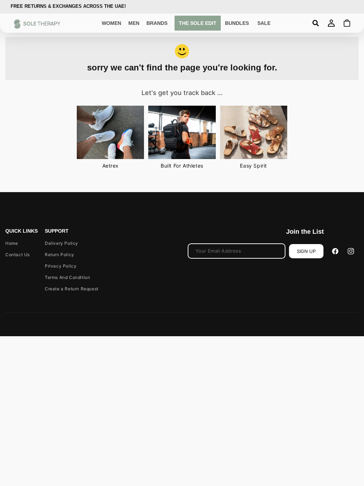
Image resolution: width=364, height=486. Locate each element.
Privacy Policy (60, 266)
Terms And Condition (67, 277)
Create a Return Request (71, 288)
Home (11, 243)
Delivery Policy (61, 243)
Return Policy (59, 254)
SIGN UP (306, 251)
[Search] (315, 23)
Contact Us (17, 254)
